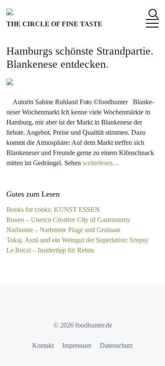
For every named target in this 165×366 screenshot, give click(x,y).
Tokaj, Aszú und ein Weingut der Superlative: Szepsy (77, 240)
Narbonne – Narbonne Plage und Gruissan (63, 229)
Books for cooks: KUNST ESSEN (53, 209)
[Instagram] (90, 304)
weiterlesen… (100, 162)
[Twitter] (75, 304)
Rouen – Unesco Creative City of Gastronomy (68, 219)
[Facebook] (59, 304)
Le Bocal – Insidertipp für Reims (50, 250)
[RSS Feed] (105, 304)
